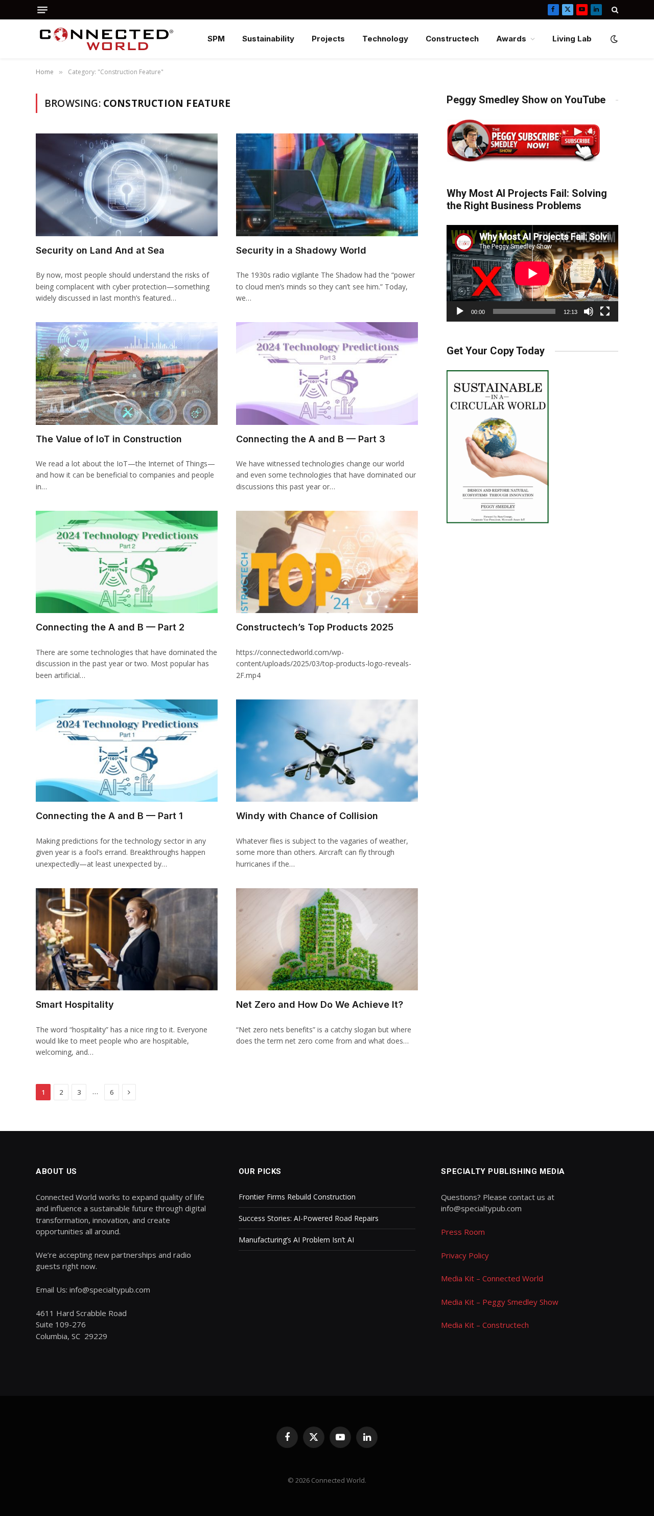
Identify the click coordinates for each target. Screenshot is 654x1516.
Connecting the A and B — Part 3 (310, 439)
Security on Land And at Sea (100, 250)
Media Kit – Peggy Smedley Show (499, 1302)
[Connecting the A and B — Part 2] (127, 562)
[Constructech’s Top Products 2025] (327, 562)
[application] (532, 273)
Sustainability (268, 38)
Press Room (463, 1232)
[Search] (614, 9)
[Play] (460, 311)
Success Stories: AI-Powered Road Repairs (309, 1218)
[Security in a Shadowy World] (327, 184)
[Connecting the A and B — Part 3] (327, 373)
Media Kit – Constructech (485, 1325)
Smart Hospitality (75, 1004)
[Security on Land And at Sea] (127, 184)
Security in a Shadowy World (301, 250)
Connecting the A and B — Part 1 (109, 815)
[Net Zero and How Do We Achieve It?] (327, 939)
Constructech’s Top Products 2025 (314, 627)
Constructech (452, 38)
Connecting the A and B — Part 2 (110, 627)
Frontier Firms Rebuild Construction (297, 1197)
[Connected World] (106, 38)
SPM (216, 38)
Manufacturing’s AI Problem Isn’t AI (296, 1240)
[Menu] (42, 10)
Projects (328, 38)
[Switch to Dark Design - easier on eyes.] (613, 39)
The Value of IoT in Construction (109, 439)
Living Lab (572, 38)
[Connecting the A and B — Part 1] (127, 750)
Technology (385, 38)
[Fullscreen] (605, 311)
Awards (511, 38)
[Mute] (588, 311)
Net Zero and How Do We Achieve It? (319, 1004)
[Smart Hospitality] (127, 939)
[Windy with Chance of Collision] (327, 750)
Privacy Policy (465, 1255)
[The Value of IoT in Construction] (127, 373)
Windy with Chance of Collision (307, 815)
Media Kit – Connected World (492, 1278)
